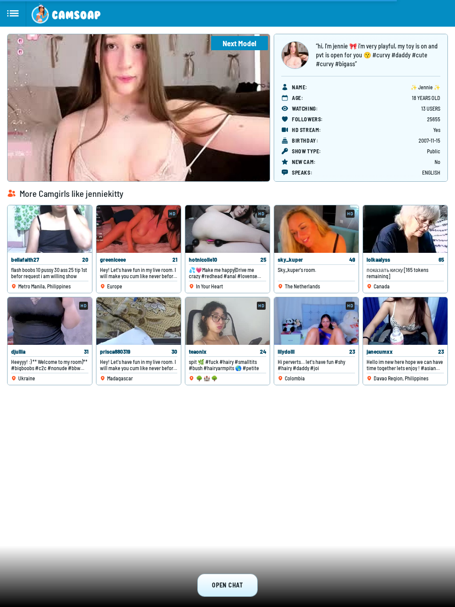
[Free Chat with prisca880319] (138, 321)
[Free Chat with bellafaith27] (50, 229)
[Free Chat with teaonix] (227, 321)
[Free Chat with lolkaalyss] (405, 229)
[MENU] (13, 13)
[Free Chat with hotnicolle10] (227, 229)
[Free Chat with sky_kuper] (316, 229)
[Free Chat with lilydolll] (316, 321)
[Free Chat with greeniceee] (138, 229)
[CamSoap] (66, 13)
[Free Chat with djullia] (50, 321)
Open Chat (227, 585)
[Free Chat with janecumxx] (405, 321)
